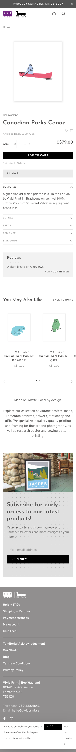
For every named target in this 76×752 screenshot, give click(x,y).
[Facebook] (4, 719)
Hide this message (53, 727)
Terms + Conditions (17, 664)
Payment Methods (16, 618)
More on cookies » (68, 735)
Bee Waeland (10, 115)
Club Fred (10, 631)
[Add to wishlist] (67, 131)
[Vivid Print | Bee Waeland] (14, 595)
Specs (7, 225)
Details (8, 218)
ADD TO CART (38, 155)
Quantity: (9, 144)
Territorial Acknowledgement (24, 644)
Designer (9, 233)
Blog (6, 657)
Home (6, 27)
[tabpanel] (38, 71)
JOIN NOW (19, 559)
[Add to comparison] (71, 131)
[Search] (64, 14)
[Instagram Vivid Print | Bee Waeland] (11, 719)
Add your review (57, 271)
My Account (11, 625)
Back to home (63, 299)
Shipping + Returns (16, 611)
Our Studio (10, 650)
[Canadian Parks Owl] (54, 327)
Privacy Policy (13, 670)
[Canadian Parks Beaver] (19, 327)
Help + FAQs (11, 605)
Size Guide (10, 240)
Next (71, 381)
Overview (9, 187)
